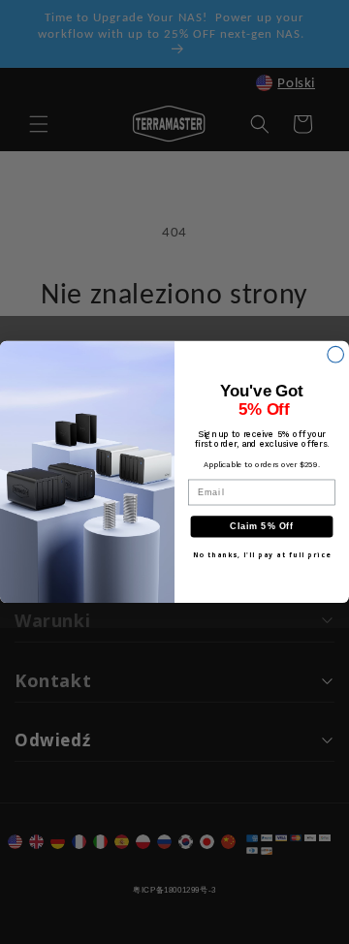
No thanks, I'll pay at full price (262, 555)
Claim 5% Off (262, 526)
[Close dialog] (336, 354)
